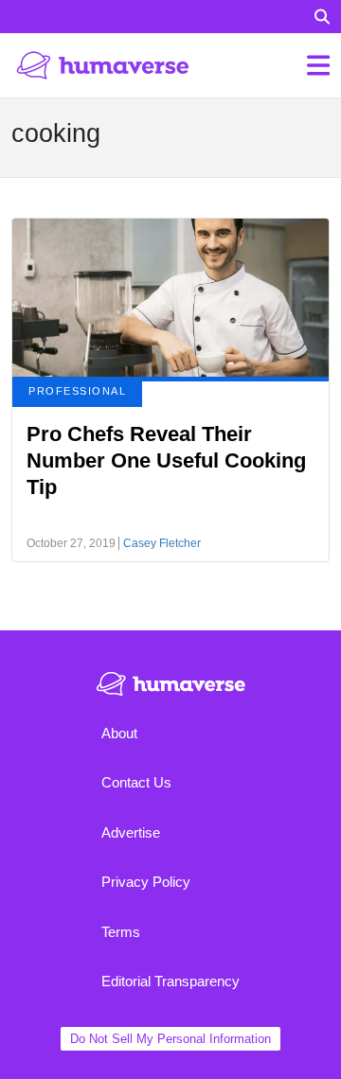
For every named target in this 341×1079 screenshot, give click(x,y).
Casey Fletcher (162, 543)
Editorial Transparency (170, 981)
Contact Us (136, 782)
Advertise (130, 832)
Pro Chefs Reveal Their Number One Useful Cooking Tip (166, 460)
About (119, 733)
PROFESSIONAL (77, 391)
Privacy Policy (145, 882)
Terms (120, 932)
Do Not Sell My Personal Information (170, 1039)
